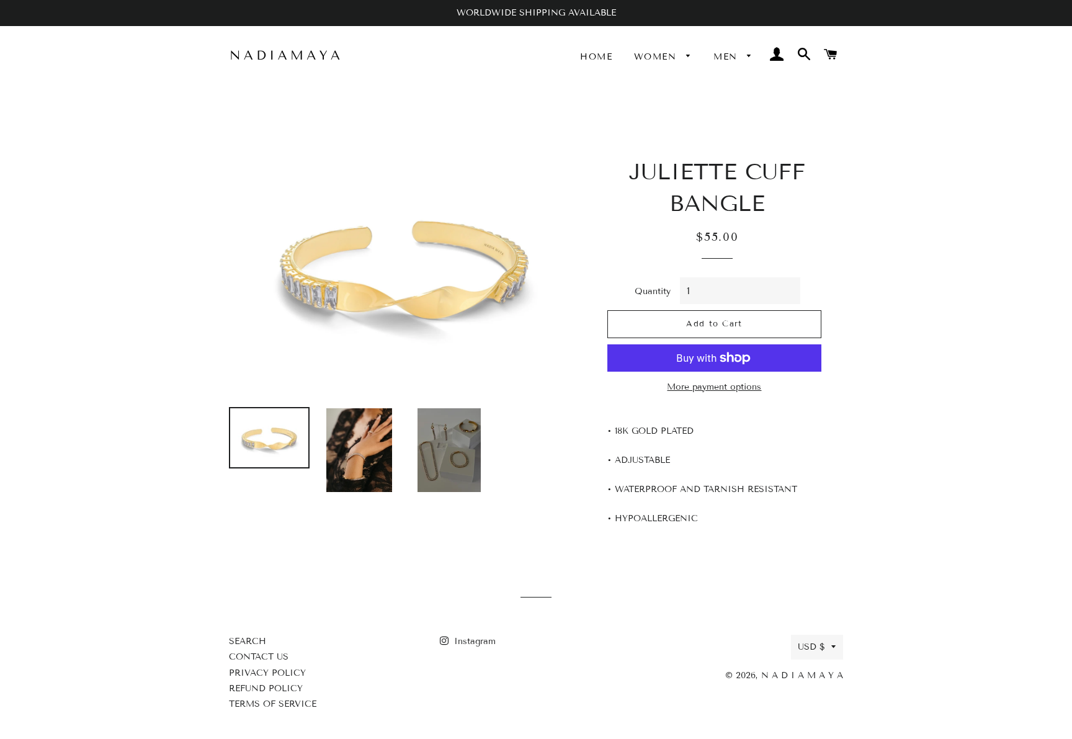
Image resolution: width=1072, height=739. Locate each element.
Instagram (473, 641)
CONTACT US (258, 657)
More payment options (714, 387)
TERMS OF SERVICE (272, 704)
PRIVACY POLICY (267, 673)
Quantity (653, 291)
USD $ (811, 647)
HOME (596, 57)
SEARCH (247, 641)
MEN (727, 57)
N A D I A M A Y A (802, 675)
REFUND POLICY (266, 688)
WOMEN (657, 57)
